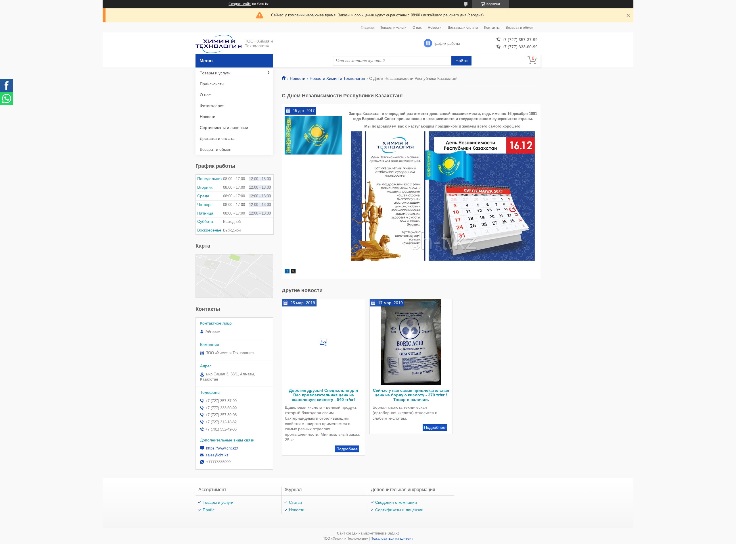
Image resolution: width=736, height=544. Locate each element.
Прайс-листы (212, 84)
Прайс (208, 510)
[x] (293, 272)
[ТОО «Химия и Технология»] (218, 43)
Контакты (492, 28)
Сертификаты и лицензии (224, 127)
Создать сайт (240, 4)
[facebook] (287, 272)
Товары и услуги (393, 28)
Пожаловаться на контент (392, 539)
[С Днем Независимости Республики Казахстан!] (313, 135)
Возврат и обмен (519, 28)
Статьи (295, 502)
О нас (417, 28)
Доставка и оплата (463, 28)
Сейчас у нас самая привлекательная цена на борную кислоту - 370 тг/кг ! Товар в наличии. (411, 395)
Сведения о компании (396, 502)
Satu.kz (393, 533)
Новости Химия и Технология (337, 78)
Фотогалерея (212, 105)
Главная (367, 28)
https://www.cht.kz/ (222, 448)
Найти (461, 60)
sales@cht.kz (217, 455)
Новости (435, 28)
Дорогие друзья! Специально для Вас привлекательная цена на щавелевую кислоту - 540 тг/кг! (323, 395)
